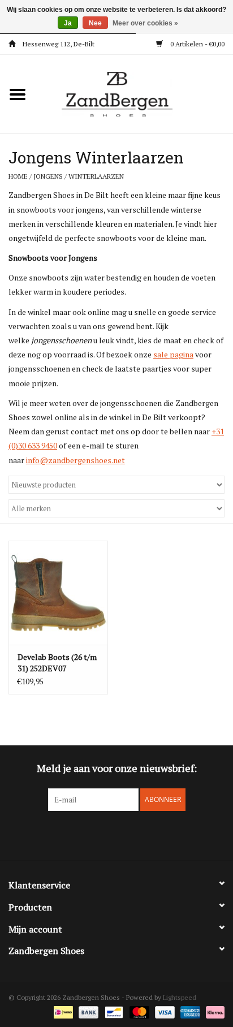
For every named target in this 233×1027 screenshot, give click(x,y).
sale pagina (173, 354)
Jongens (48, 176)
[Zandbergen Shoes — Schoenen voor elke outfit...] (134, 93)
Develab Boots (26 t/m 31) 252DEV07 (57, 662)
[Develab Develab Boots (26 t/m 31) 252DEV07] (58, 593)
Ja (68, 23)
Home (18, 176)
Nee (95, 23)
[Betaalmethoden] (62, 1011)
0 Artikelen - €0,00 (197, 44)
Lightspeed (179, 997)
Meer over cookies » (145, 23)
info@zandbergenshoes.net (75, 460)
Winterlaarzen (96, 176)
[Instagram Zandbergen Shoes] (127, 834)
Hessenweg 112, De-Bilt (57, 44)
